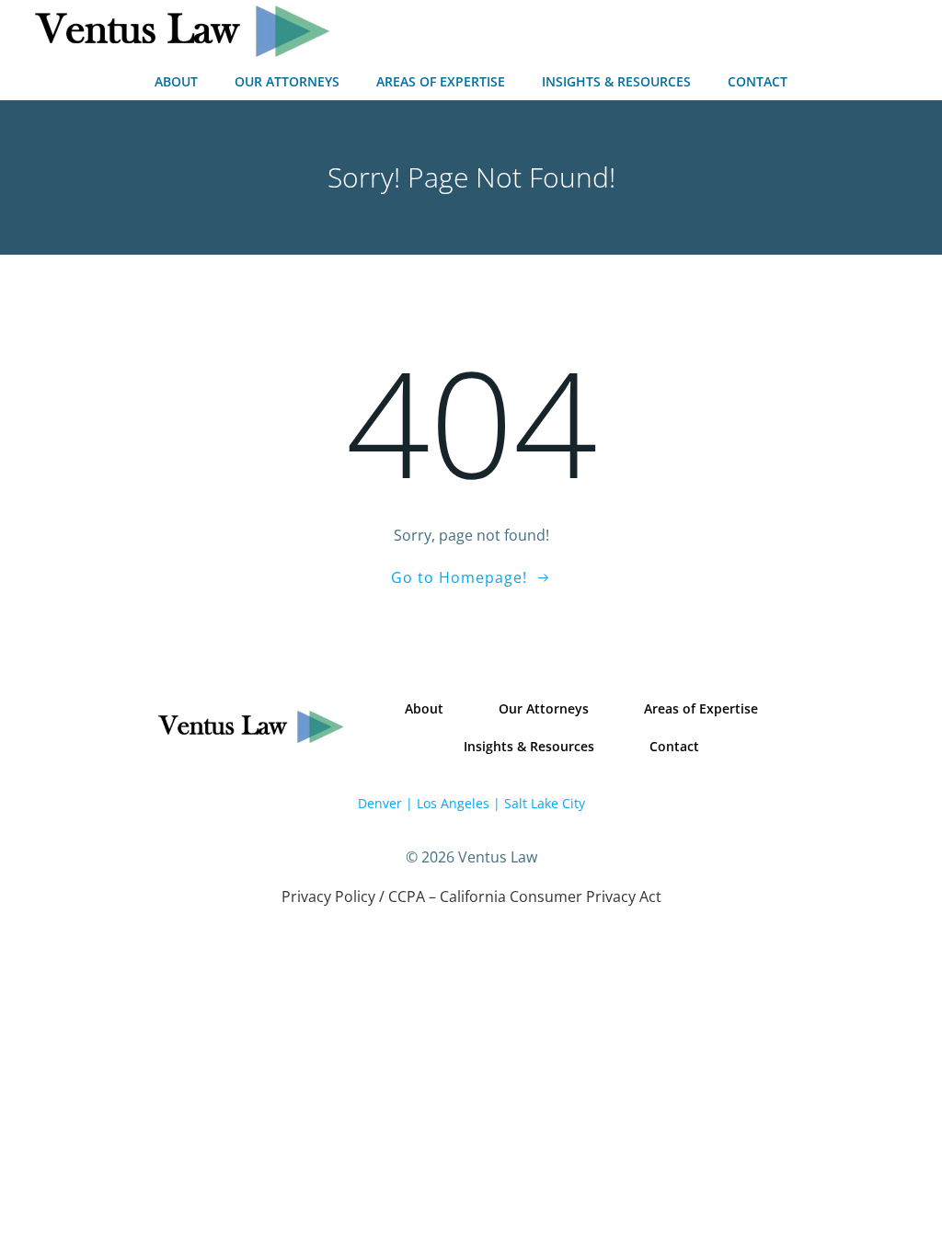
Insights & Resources (616, 81)
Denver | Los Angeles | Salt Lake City (471, 803)
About (176, 81)
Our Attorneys (287, 81)
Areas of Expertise (440, 81)
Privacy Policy (328, 896)
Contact (757, 81)
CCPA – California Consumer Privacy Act (524, 896)
